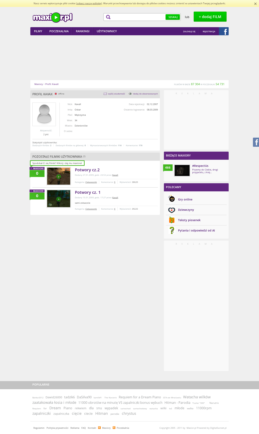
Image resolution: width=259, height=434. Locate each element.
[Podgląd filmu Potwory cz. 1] (59, 199)
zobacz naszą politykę (89, 3)
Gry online (185, 199)
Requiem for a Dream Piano (140, 397)
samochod (126, 408)
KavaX (115, 175)
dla (91, 408)
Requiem (36, 408)
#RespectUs (200, 166)
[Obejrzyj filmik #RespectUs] (182, 170)
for (45, 408)
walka (190, 408)
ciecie (88, 413)
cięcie (77, 413)
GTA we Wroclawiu (172, 397)
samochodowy (140, 408)
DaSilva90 (84, 397)
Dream (55, 407)
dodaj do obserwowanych (145, 93)
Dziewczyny (186, 210)
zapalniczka (61, 414)
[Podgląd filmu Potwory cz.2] (59, 176)
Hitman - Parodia (177, 402)
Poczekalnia (123, 427)
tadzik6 (69, 397)
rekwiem (80, 408)
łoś (170, 408)
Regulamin (39, 427)
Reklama (74, 427)
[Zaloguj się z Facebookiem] (224, 31)
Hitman (101, 413)
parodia (114, 414)
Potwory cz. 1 (88, 192)
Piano (68, 408)
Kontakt (92, 427)
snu (99, 408)
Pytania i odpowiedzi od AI (196, 230)
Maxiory (106, 427)
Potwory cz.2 (87, 170)
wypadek (111, 408)
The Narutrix (110, 397)
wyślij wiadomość (116, 93)
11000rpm (204, 408)
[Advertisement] (129, 57)
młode (179, 408)
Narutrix (214, 403)
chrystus (129, 413)
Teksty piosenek (189, 220)
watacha (154, 408)
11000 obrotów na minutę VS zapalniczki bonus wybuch (120, 402)
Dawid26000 (54, 397)
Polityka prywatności (57, 427)
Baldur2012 (38, 397)
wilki (163, 408)
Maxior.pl (52, 17)
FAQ (83, 427)
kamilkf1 (98, 397)
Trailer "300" (198, 403)
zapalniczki (41, 413)
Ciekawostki (91, 182)
